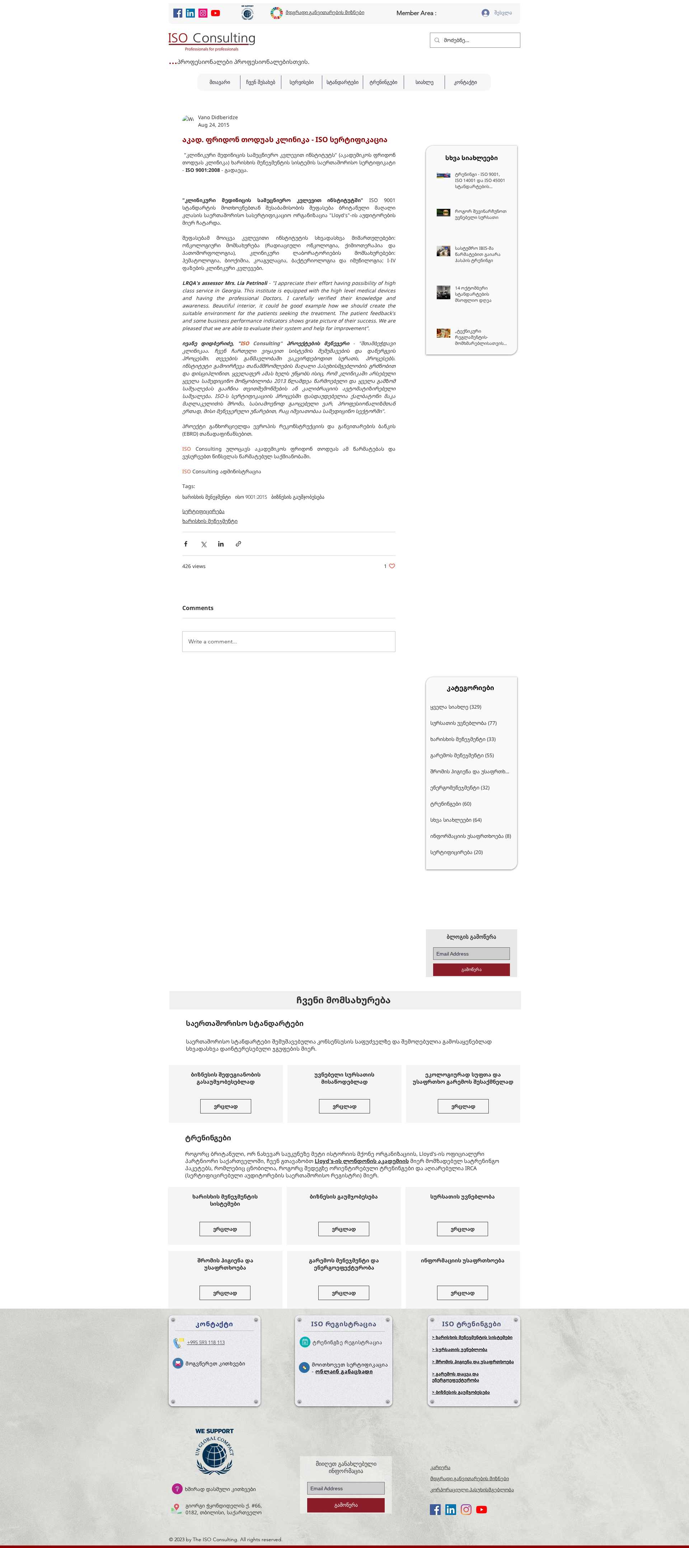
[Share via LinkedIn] (220, 543)
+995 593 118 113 (206, 1343)
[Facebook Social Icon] (177, 13)
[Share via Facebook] (185, 543)
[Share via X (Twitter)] (203, 543)
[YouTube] (215, 13)
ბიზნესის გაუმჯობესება (297, 497)
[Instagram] (202, 13)
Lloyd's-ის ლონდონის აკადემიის (362, 1161)
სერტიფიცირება (203, 511)
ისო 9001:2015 (251, 497)
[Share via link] (238, 543)
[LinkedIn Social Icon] (190, 13)
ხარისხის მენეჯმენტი (206, 497)
